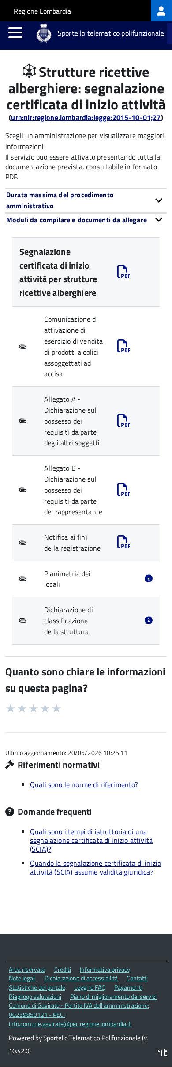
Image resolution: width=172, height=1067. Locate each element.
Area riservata (27, 969)
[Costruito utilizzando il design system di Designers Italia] (162, 1053)
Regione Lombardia (42, 11)
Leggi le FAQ (89, 987)
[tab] (86, 200)
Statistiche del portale (37, 987)
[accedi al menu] (15, 32)
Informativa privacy (105, 969)
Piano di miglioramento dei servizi (113, 996)
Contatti (137, 978)
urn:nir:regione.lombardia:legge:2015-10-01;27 (86, 117)
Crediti (62, 969)
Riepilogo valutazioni (35, 996)
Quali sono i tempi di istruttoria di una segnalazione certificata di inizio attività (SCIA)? (91, 840)
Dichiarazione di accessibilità (81, 978)
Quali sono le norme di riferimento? (84, 784)
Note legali (22, 978)
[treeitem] (161, 10)
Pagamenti (128, 987)
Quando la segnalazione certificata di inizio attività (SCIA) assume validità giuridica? (95, 867)
